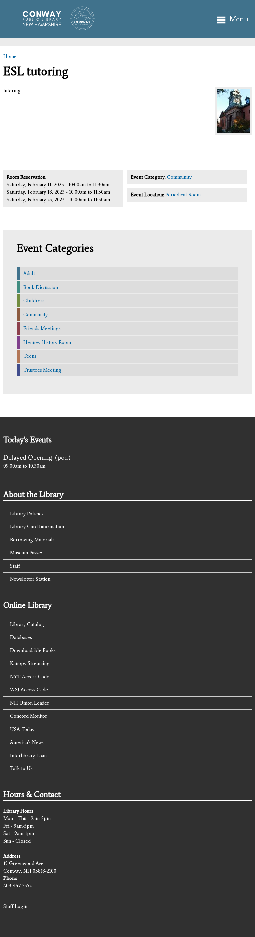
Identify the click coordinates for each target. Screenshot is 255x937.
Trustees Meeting (42, 370)
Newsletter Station (30, 579)
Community (179, 177)
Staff (15, 566)
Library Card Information (37, 526)
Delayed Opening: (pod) (37, 457)
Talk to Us (21, 768)
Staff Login (15, 906)
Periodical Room (183, 195)
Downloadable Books (33, 650)
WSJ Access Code (29, 690)
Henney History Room (47, 342)
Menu (238, 18)
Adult (29, 273)
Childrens (34, 301)
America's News (27, 742)
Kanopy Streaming (30, 663)
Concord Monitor (28, 716)
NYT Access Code (29, 677)
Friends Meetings (42, 328)
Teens (29, 356)
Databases (21, 637)
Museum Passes (26, 553)
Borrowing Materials (32, 540)
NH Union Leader (29, 703)
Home (10, 56)
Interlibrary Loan (28, 756)
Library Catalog (27, 624)
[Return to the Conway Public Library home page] (55, 27)
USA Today (22, 729)
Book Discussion (40, 287)
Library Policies (26, 514)
